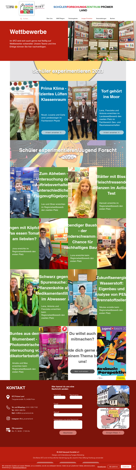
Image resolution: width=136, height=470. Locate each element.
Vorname (57, 395)
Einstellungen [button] (102, 467)
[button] (101, 18)
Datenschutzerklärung (19, 468)
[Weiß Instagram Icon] (8, 418)
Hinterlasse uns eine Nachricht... (67, 419)
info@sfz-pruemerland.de (24, 413)
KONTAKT (15, 387)
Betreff (56, 412)
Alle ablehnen (113, 467)
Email (56, 404)
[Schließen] (133, 466)
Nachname (74, 395)
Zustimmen (126, 467)
